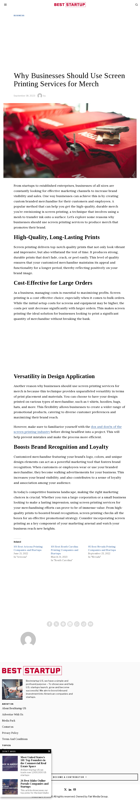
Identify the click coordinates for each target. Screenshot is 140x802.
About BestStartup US (14, 708)
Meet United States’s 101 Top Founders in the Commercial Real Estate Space (33, 762)
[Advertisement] (70, 44)
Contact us (7, 726)
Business (19, 15)
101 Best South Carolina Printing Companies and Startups (64, 550)
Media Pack (8, 720)
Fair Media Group (98, 796)
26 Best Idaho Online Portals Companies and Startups (34, 783)
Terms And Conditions (15, 739)
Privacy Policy (10, 732)
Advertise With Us (12, 714)
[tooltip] (49, 624)
